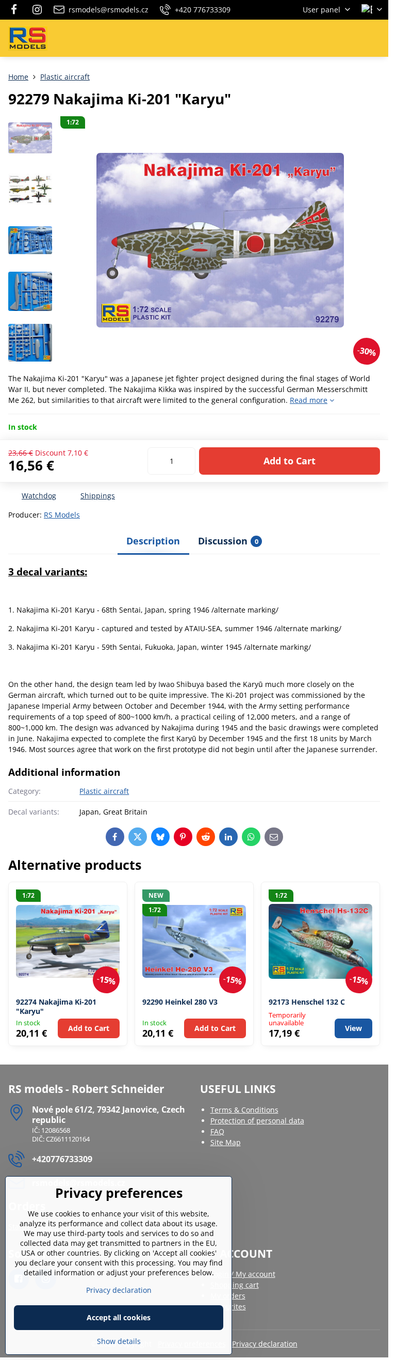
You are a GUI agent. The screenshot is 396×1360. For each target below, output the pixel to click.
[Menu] (376, 38)
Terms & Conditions (244, 1110)
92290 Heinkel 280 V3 (180, 1002)
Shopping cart (234, 1285)
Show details (119, 1341)
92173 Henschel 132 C (307, 1002)
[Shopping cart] (351, 38)
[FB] (16, 10)
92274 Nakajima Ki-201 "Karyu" (56, 1006)
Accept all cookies (119, 1317)
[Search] (326, 38)
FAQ (217, 1131)
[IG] (37, 10)
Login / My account (242, 1274)
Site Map (225, 1142)
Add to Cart (289, 461)
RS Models (62, 515)
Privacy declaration (265, 1344)
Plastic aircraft (104, 791)
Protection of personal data (257, 1120)
